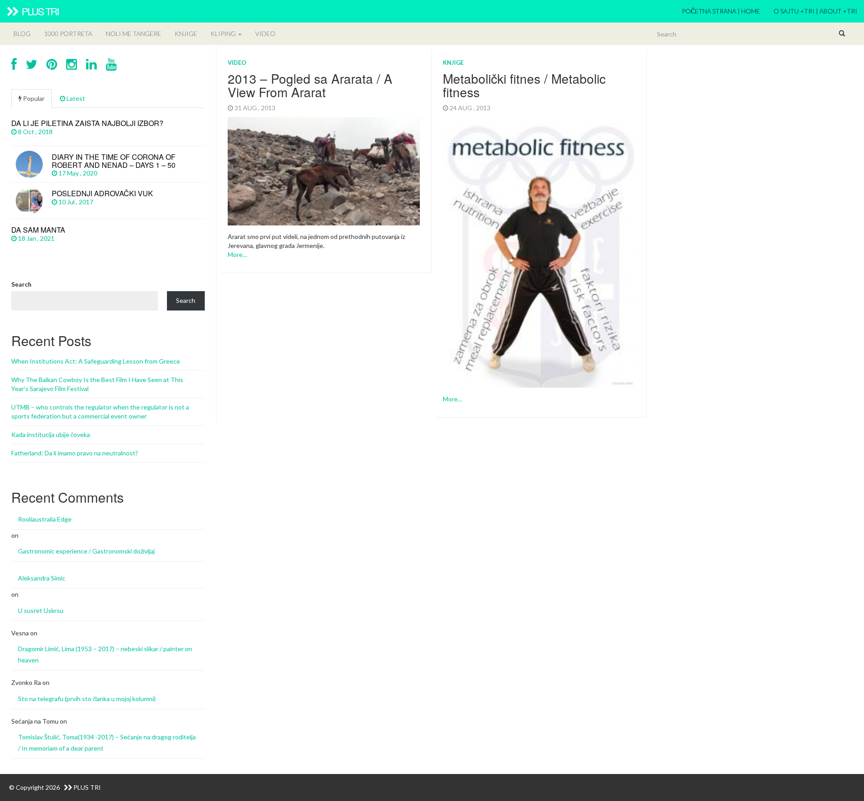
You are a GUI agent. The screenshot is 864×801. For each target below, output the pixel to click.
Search (21, 284)
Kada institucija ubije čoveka (50, 434)
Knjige (186, 33)
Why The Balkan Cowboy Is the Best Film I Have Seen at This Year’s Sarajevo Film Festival (97, 384)
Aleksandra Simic (41, 578)
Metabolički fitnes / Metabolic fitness (524, 85)
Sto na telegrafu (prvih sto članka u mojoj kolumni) (87, 698)
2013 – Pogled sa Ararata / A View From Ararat (310, 85)
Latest (75, 98)
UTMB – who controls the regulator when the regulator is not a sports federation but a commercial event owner (100, 411)
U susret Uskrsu (40, 610)
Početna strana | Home (721, 11)
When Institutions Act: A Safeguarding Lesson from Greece (95, 361)
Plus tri (39, 11)
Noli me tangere (133, 33)
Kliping (224, 33)
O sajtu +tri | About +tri (815, 11)
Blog (22, 33)
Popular (33, 98)
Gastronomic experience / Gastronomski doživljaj (86, 551)
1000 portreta (68, 33)
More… (237, 254)
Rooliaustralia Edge (45, 519)
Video (265, 33)
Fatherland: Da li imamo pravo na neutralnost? (74, 453)
